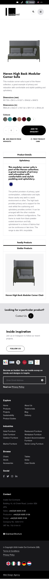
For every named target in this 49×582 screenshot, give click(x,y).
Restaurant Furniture (33, 431)
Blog (26, 412)
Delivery (28, 415)
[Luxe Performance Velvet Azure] (10, 119)
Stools (5, 459)
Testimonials (30, 408)
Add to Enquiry (34, 130)
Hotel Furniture (9, 431)
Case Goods (30, 463)
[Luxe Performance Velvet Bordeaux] (24, 119)
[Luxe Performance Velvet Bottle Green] (29, 119)
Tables (27, 456)
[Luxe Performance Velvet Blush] (19, 119)
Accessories (8, 463)
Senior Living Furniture (34, 443)
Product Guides (9, 418)
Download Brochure (13, 533)
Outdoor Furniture (10, 437)
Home (5, 405)
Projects (6, 412)
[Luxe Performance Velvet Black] (15, 119)
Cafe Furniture (9, 434)
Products (6, 408)
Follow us (15, 348)
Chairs (5, 456)
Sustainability (8, 415)
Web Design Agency (11, 574)
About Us (28, 405)
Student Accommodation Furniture (35, 439)
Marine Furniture (10, 443)
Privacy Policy (18, 387)
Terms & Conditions (11, 551)
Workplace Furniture (33, 434)
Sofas (27, 459)
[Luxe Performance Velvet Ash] (5, 119)
